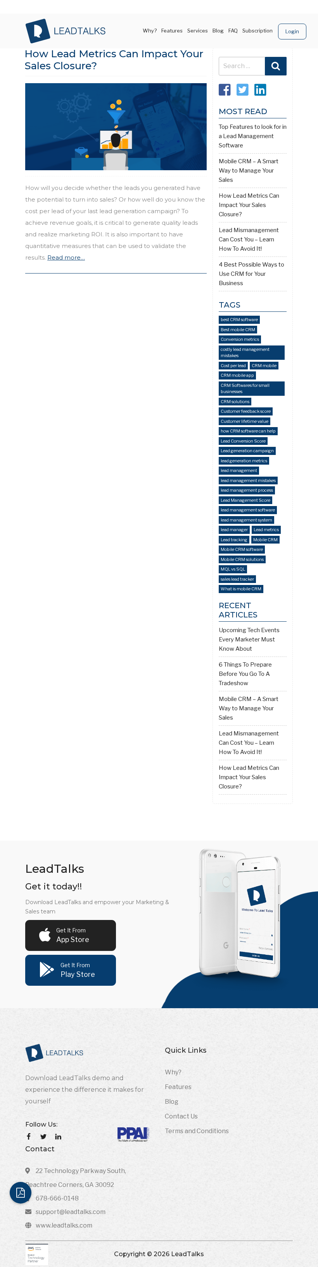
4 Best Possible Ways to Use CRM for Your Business (251, 274)
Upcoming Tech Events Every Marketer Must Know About (249, 639)
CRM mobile (264, 365)
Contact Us (181, 1116)
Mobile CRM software (242, 549)
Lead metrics (266, 529)
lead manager (234, 529)
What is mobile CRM (241, 589)
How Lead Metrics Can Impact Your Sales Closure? (113, 60)
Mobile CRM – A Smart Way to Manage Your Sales (248, 170)
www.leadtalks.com (64, 1225)
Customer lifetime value (244, 421)
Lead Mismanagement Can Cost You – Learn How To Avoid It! (249, 239)
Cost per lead (233, 365)
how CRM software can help (248, 431)
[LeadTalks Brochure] (20, 1193)
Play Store (77, 970)
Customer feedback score (246, 411)
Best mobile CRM (238, 329)
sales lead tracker (237, 579)
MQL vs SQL (233, 569)
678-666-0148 (57, 1198)
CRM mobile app (237, 375)
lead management (239, 470)
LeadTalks (186, 1254)
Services (197, 30)
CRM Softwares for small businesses (245, 389)
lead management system (246, 520)
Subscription (257, 30)
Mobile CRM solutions (242, 559)
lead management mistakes (248, 480)
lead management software (248, 510)
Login (292, 31)
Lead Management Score (245, 500)
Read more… (66, 257)
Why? (150, 30)
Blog (218, 30)
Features (172, 30)
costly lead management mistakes (245, 353)
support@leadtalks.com (70, 1212)
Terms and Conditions (197, 1131)
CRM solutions (235, 401)
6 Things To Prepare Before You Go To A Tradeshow (245, 674)
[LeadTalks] (65, 30)
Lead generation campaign (247, 450)
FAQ (233, 30)
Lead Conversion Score (243, 441)
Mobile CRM (265, 539)
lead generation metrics (244, 460)
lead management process (247, 490)
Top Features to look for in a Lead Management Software (253, 136)
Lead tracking (234, 539)
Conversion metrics (240, 339)
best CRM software (239, 319)
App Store (72, 935)
